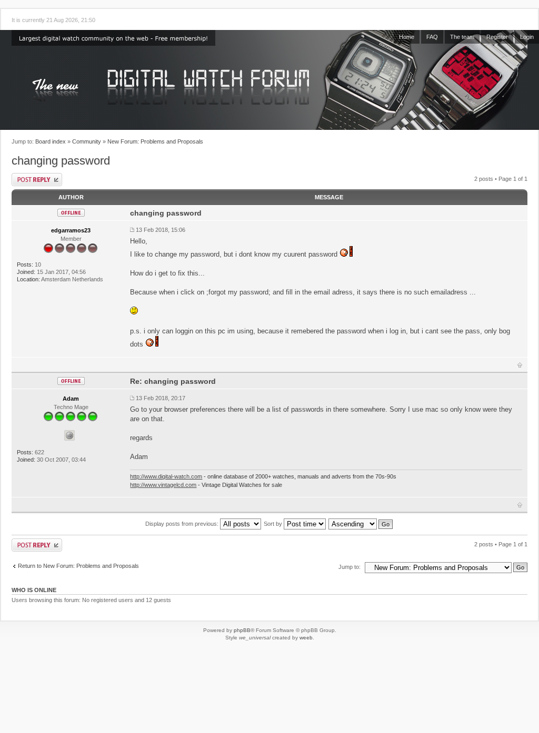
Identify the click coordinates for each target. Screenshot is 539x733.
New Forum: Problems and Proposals (155, 141)
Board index (50, 141)
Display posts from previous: (182, 524)
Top (519, 365)
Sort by (274, 524)
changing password (61, 160)
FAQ (432, 37)
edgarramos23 (71, 230)
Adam (71, 398)
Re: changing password (173, 381)
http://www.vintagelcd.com (163, 485)
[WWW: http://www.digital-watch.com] (69, 435)
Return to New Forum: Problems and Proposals (78, 566)
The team (462, 37)
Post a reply (37, 179)
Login (527, 37)
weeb (306, 637)
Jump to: (349, 567)
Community (86, 141)
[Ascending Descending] (361, 524)
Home (406, 37)
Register (497, 37)
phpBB (242, 630)
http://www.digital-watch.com (166, 476)
